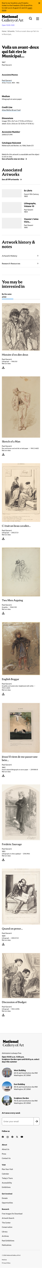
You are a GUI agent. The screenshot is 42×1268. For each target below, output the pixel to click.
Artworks (11, 31)
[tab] (7, 295)
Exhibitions (6, 1187)
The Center (6, 1222)
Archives (5, 1236)
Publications (6, 1245)
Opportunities (7, 1202)
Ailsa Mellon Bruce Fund (11, 110)
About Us (5, 1149)
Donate (5, 1198)
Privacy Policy (6, 1263)
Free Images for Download (12, 1213)
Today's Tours (7, 1178)
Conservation (7, 1227)
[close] (39, 3)
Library (4, 1231)
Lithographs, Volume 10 (30, 204)
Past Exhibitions (8, 1240)
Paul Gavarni (7, 80)
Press (4, 1154)
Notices (4, 1260)
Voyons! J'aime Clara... (31, 220)
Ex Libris (28, 190)
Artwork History (9, 255)
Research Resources (11, 263)
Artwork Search (8, 1218)
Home (4, 31)
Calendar (5, 1174)
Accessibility (7, 1183)
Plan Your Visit (7, 1169)
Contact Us (6, 1158)
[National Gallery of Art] (21, 1043)
